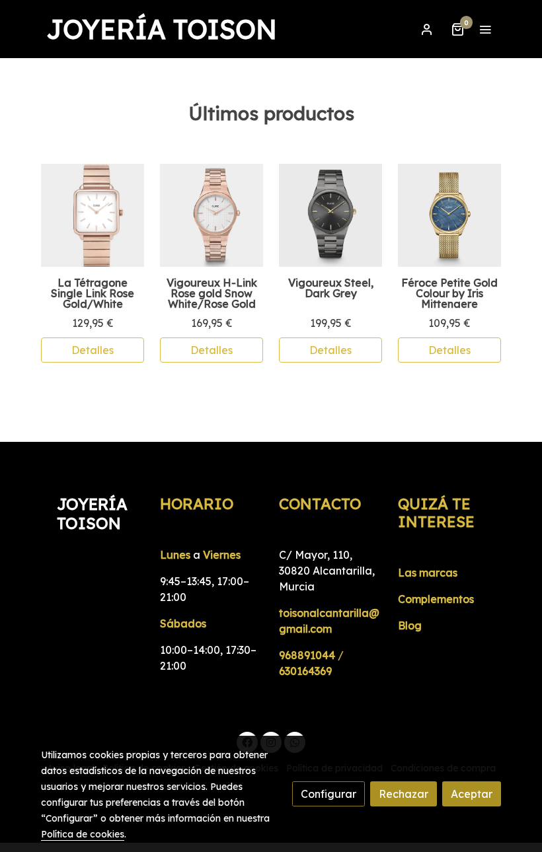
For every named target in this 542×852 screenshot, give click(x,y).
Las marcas (427, 572)
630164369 (305, 671)
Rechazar (403, 793)
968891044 (307, 655)
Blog (410, 625)
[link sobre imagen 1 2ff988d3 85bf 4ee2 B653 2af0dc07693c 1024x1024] (330, 215)
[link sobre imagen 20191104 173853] (211, 215)
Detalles (92, 350)
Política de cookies (82, 834)
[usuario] (427, 29)
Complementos (436, 599)
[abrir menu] (485, 29)
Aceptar (471, 793)
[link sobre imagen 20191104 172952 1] (92, 215)
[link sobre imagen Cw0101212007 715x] (449, 215)
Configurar (328, 793)
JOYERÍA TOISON (161, 29)
